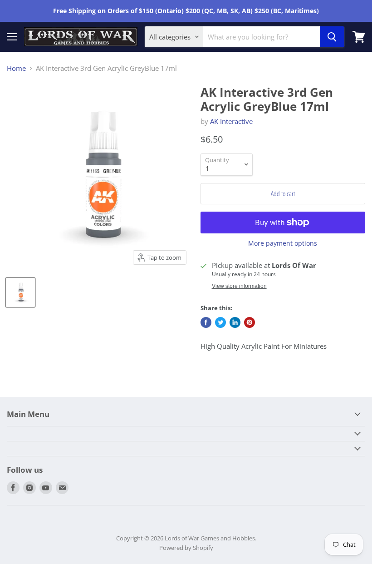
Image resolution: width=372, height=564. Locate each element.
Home (16, 68)
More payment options (282, 243)
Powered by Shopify (186, 548)
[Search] (332, 36)
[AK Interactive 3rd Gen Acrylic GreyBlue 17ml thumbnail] (20, 292)
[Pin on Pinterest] (249, 322)
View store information (239, 286)
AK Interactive (231, 121)
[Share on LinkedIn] (235, 322)
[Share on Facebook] (206, 322)
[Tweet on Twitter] (220, 322)
